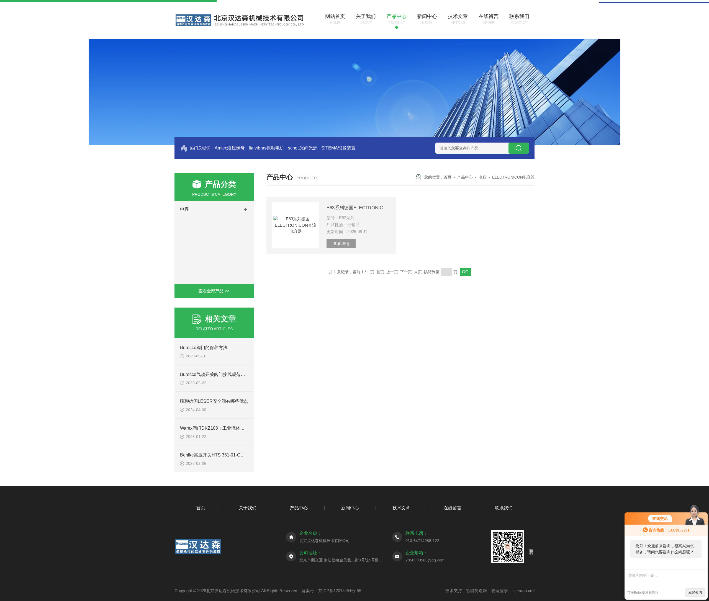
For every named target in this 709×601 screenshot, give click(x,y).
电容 (184, 209)
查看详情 (341, 243)
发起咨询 (695, 592)
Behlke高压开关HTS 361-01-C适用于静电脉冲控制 (230, 455)
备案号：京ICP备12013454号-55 (331, 590)
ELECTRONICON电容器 (513, 177)
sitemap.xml (523, 590)
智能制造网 (476, 590)
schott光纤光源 (302, 148)
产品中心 (465, 177)
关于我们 (247, 507)
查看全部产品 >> (214, 290)
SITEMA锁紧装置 (338, 148)
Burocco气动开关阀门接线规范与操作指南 (221, 374)
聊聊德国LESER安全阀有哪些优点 (214, 401)
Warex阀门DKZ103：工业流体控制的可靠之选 (225, 428)
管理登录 (499, 590)
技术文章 (401, 507)
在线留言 (452, 507)
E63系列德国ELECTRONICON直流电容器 (359, 207)
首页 (447, 177)
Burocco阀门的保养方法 (203, 347)
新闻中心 (350, 507)
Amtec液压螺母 (230, 148)
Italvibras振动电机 (266, 148)
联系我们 (504, 507)
